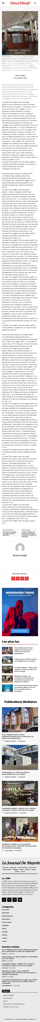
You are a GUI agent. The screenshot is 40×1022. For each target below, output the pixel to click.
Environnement (7, 985)
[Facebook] (13, 578)
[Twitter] (18, 578)
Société (4, 953)
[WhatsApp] (27, 578)
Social (4, 976)
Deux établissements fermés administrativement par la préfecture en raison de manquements (23, 650)
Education (13, 50)
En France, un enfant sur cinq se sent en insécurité (9, 533)
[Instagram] (9, 900)
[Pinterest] (22, 578)
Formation (25, 50)
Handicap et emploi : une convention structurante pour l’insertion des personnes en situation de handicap (24, 679)
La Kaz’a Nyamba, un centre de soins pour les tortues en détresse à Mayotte (29, 534)
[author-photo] (3, 741)
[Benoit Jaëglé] (20, 547)
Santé (4, 961)
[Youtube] (20, 900)
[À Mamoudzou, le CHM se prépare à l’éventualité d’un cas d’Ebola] (7, 660)
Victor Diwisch (9, 850)
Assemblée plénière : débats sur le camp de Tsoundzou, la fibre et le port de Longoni (25, 669)
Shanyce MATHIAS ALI (11, 813)
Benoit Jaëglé (20, 75)
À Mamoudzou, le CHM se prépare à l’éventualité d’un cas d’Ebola (25, 660)
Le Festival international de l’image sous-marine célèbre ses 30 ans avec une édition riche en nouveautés (26, 688)
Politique (5, 968)
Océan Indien (20, 52)
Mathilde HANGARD (10, 741)
